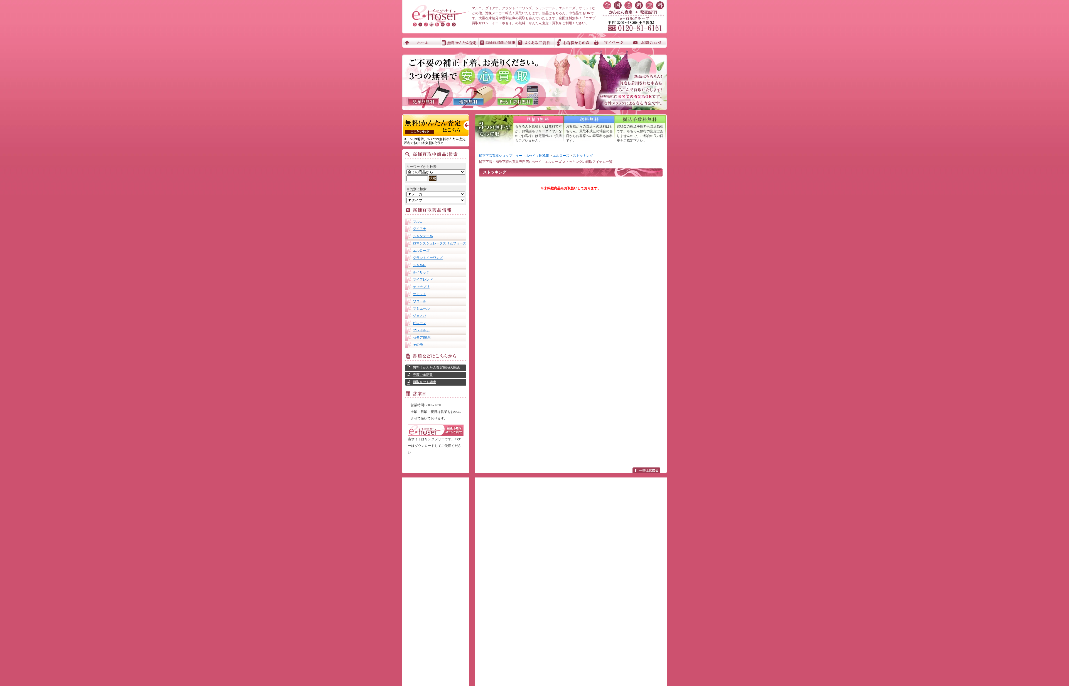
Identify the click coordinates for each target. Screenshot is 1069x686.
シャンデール (423, 236)
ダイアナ (419, 229)
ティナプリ (421, 287)
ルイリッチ (421, 272)
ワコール (419, 301)
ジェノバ (419, 316)
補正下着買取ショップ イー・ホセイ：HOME (514, 156)
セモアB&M (422, 337)
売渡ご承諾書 (423, 375)
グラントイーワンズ (428, 258)
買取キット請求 (424, 382)
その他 (418, 345)
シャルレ (419, 265)
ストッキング (583, 156)
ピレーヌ (419, 323)
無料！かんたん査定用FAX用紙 (436, 367)
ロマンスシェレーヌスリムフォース (439, 243)
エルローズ (421, 251)
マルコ (418, 222)
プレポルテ (421, 330)
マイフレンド (423, 279)
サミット (419, 294)
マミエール (421, 308)
